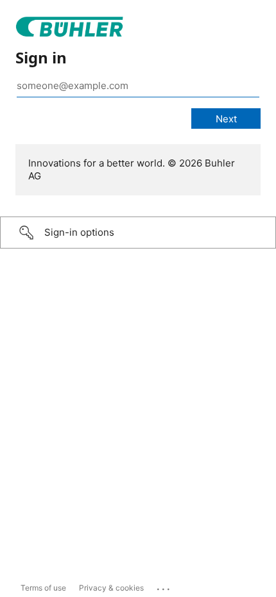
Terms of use (43, 588)
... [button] (164, 586)
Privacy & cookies (111, 588)
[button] (138, 232)
